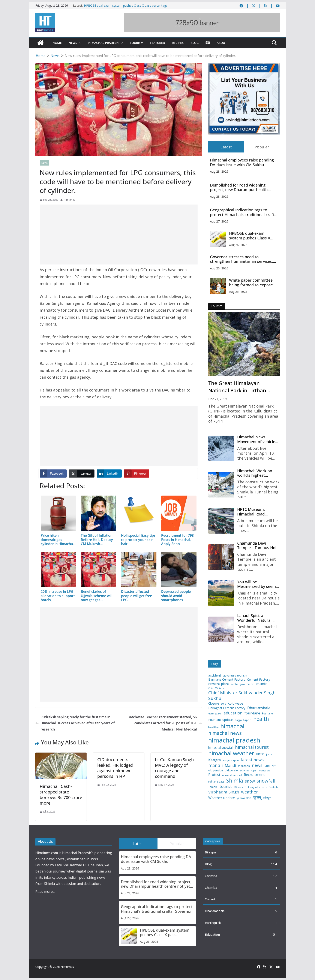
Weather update (221, 797)
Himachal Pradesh (103, 43)
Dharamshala (258, 707)
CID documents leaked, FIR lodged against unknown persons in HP (115, 768)
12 (275, 876)
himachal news (225, 733)
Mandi (230, 765)
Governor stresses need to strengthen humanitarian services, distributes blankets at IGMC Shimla (243, 259)
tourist (225, 786)
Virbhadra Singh (223, 792)
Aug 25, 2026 (238, 292)
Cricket (210, 899)
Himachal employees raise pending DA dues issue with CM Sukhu (242, 162)
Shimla (234, 780)
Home (57, 43)
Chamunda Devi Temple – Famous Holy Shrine (257, 545)
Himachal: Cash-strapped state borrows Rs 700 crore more (61, 794)
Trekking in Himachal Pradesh (261, 787)
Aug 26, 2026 (238, 245)
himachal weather (231, 753)
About (222, 43)
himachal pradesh (234, 740)
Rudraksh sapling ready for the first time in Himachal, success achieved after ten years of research (77, 723)
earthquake (215, 713)
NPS (274, 766)
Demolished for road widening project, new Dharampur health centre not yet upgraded (239, 187)
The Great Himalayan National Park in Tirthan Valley (237, 386)
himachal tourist (252, 747)
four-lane (252, 713)
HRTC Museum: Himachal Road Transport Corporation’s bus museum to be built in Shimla (257, 511)
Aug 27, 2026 (219, 221)
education (233, 713)
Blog (194, 43)
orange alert (265, 770)
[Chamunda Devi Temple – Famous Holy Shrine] (221, 557)
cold (223, 703)
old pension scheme (237, 770)
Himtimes (69, 200)
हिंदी (208, 43)
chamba (261, 684)
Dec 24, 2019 (217, 399)
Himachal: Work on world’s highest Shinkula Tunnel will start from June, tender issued (258, 473)
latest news (252, 759)
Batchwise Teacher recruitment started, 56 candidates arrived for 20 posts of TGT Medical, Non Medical (162, 723)
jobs (269, 754)
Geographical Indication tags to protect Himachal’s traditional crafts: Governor (243, 212)
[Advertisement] (119, 234)
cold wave (235, 703)
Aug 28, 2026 (219, 171)
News (73, 43)
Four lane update (220, 720)
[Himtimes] (40, 42)
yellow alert (244, 798)
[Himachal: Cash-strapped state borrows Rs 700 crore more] (61, 755)
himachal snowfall (220, 747)
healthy (213, 727)
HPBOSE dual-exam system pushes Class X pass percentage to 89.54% (253, 235)
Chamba (211, 876)
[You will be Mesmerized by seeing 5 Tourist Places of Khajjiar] (221, 593)
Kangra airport (231, 760)
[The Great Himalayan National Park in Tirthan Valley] (244, 344)
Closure (213, 703)
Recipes (178, 43)
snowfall (266, 781)
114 (274, 864)
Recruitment (254, 774)
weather (249, 792)
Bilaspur (211, 852)
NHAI (267, 766)
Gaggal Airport (243, 720)
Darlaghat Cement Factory (226, 708)
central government (242, 684)
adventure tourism (235, 675)
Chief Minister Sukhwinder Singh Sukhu (242, 695)
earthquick (213, 922)
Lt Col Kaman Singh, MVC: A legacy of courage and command (175, 768)
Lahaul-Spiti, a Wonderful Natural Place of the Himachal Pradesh (257, 618)
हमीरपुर (267, 798)
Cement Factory (258, 679)
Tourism (136, 43)
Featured (157, 43)
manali (215, 765)
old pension (215, 770)
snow (250, 781)
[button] (79, 43)
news (257, 765)
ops (253, 770)
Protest (214, 774)
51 (275, 934)
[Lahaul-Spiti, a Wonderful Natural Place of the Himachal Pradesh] (221, 629)
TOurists (238, 787)
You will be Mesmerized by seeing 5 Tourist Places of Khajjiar (257, 584)
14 (275, 887)
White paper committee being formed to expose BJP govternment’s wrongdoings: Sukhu (251, 282)
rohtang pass (216, 781)
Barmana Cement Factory (226, 679)
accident (214, 675)
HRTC (260, 754)
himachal (232, 726)
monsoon (244, 766)
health (261, 718)
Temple (213, 787)
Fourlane (267, 713)
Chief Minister (216, 688)
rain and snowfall (232, 775)
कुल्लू (257, 797)
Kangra (214, 759)
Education (212, 934)
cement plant (218, 684)
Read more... (45, 891)
